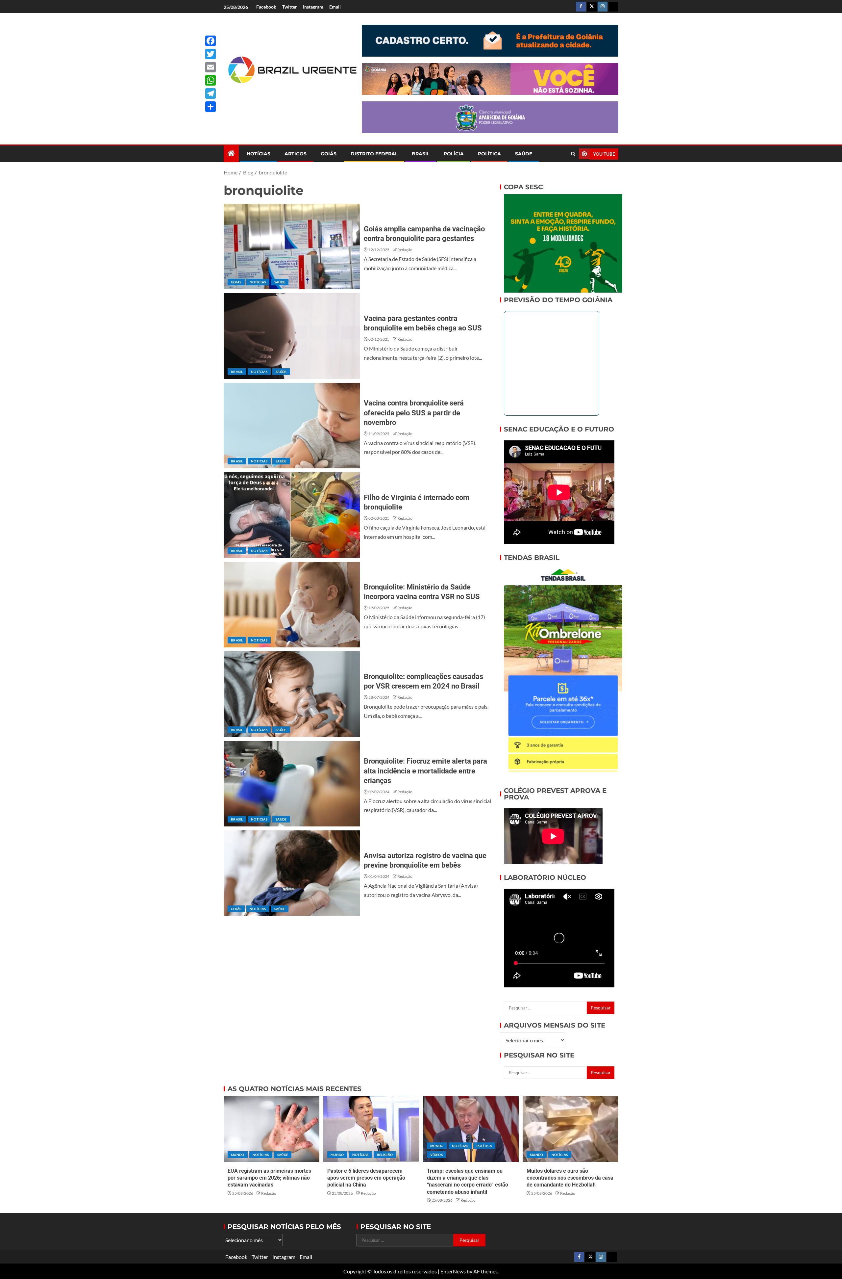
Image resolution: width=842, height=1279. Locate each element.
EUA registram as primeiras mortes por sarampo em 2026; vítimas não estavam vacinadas (269, 1178)
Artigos (296, 154)
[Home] (231, 153)
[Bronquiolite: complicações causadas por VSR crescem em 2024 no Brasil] (292, 694)
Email (335, 7)
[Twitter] (210, 54)
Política (489, 154)
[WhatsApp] (210, 80)
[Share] (210, 106)
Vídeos (436, 1155)
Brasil (421, 154)
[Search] (573, 153)
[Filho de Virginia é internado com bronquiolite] (292, 515)
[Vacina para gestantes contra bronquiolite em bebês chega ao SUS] (292, 336)
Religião (385, 1155)
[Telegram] (210, 93)
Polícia (454, 154)
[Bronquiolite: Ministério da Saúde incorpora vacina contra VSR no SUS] (292, 604)
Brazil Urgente (288, 94)
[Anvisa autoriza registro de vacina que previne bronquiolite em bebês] (292, 873)
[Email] (210, 67)
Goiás (328, 154)
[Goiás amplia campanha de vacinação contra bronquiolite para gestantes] (292, 246)
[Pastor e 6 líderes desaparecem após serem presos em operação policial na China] (371, 1129)
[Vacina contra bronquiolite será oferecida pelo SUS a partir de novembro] (292, 425)
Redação (404, 249)
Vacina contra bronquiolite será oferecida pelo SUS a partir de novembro (414, 413)
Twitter (289, 7)
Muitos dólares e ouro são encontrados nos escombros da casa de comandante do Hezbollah (570, 1178)
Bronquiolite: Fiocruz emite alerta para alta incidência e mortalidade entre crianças (425, 771)
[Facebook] (210, 40)
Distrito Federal (374, 154)
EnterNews (453, 1271)
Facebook (266, 7)
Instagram (313, 7)
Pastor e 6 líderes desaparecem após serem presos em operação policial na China (366, 1178)
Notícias (258, 154)
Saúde (523, 154)
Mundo (237, 1155)
